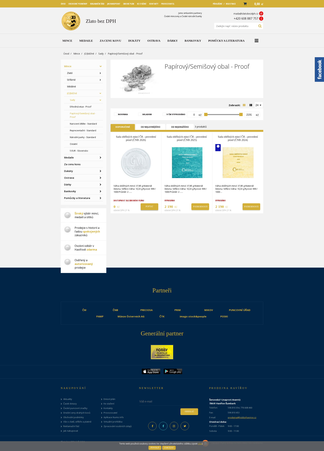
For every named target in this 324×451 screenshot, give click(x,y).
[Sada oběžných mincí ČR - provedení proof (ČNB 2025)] (187, 162)
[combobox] (258, 105)
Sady (101, 53)
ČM (84, 310)
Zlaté (70, 73)
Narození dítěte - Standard (83, 123)
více (200, 443)
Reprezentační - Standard (83, 130)
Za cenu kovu (72, 164)
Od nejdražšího (180, 127)
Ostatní (73, 143)
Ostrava (69, 177)
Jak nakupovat (70, 431)
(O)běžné (89, 53)
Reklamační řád (71, 426)
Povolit (155, 447)
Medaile (69, 157)
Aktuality (67, 399)
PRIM (177, 310)
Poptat (149, 206)
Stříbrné (71, 79)
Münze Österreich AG (131, 316)
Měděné (71, 86)
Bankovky (70, 191)
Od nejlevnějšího (150, 127)
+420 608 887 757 (246, 18)
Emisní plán (109, 399)
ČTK (162, 316)
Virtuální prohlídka (113, 421)
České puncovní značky (75, 408)
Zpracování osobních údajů (118, 426)
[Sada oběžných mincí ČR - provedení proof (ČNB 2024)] (238, 162)
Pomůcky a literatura (77, 198)
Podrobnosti (200, 207)
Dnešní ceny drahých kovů (76, 413)
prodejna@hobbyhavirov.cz (242, 417)
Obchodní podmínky (73, 417)
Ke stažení (109, 403)
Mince (76, 53)
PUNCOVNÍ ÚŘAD (239, 310)
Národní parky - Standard (83, 137)
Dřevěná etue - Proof (80, 106)
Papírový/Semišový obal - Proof (83, 115)
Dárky (67, 184)
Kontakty (108, 408)
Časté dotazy (70, 403)
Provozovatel (110, 413)
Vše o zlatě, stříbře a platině (77, 421)
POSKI (224, 316)
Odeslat (189, 411)
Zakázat (169, 447)
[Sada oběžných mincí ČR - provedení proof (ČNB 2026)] (136, 162)
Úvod (66, 53)
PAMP (99, 316)
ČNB (115, 310)
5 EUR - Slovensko (79, 150)
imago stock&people (193, 316)
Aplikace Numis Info (114, 417)
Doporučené (122, 127)
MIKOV (208, 310)
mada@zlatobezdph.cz (246, 13)
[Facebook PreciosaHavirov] (152, 426)
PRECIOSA (146, 310)
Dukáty (68, 171)
